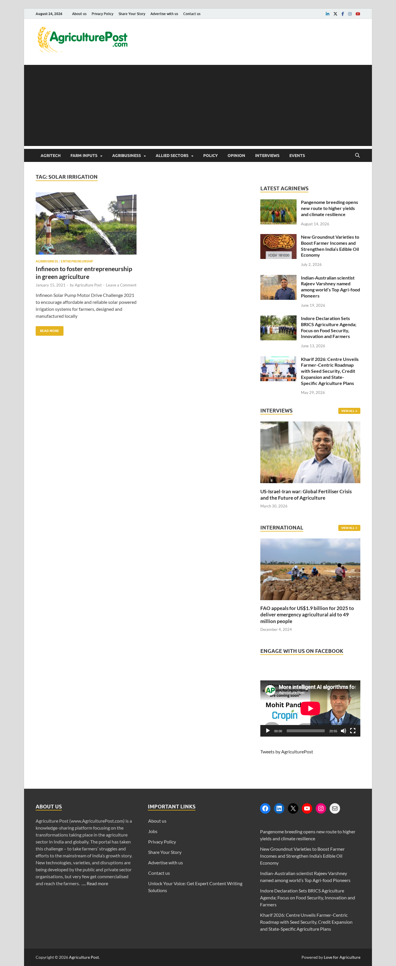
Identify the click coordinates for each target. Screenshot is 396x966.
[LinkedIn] (279, 808)
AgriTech (51, 155)
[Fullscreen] (353, 731)
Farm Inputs (83, 155)
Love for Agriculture (342, 957)
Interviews (267, 155)
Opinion (236, 155)
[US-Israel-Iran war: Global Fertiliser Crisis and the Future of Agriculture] (310, 484)
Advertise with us (164, 14)
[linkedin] (327, 14)
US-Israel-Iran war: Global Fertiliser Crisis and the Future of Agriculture (306, 494)
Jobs (152, 831)
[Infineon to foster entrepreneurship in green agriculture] (86, 225)
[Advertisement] (198, 105)
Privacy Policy (102, 14)
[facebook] (343, 14)
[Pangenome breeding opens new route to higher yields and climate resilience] (278, 202)
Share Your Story (132, 14)
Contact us (191, 14)
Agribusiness (126, 155)
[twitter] (335, 14)
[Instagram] (321, 808)
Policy (210, 155)
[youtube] (358, 14)
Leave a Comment (121, 285)
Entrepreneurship (77, 261)
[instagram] (350, 14)
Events (297, 155)
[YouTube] (307, 808)
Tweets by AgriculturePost (286, 751)
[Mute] (343, 731)
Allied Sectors (172, 155)
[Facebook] (265, 808)
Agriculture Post (88, 285)
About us (79, 14)
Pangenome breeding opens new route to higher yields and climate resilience (329, 208)
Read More (47, 329)
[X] (293, 808)
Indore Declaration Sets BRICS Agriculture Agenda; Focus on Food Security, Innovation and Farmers (328, 327)
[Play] (268, 731)
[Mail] (335, 808)
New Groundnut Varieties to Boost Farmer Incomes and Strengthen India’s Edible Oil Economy (330, 246)
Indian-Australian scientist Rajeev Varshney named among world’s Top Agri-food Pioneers (330, 286)
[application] (310, 708)
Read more (97, 883)
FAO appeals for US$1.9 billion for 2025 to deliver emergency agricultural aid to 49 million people (307, 614)
